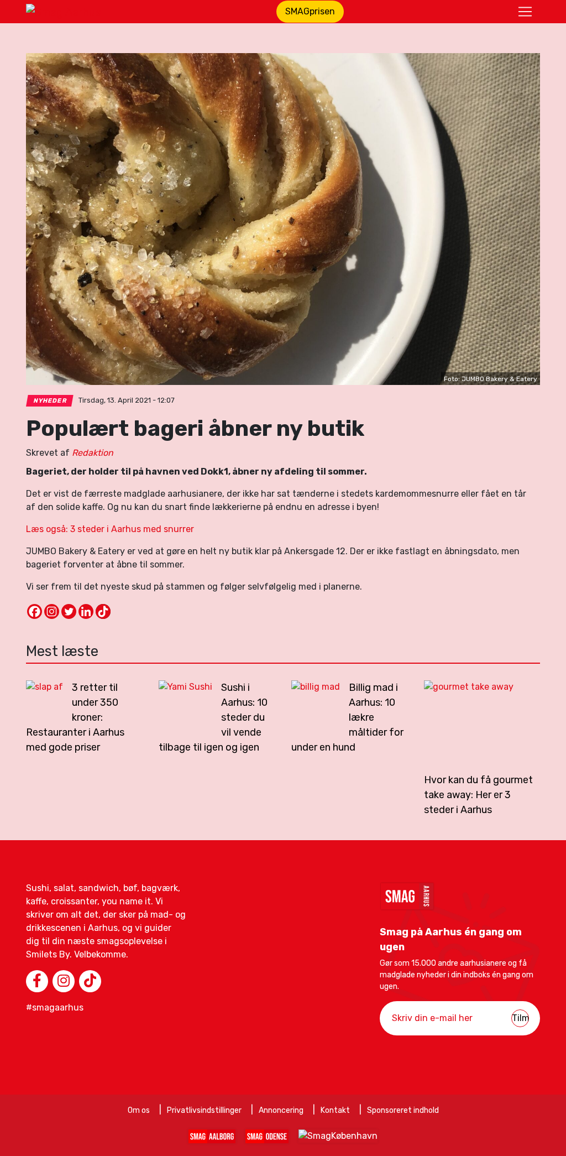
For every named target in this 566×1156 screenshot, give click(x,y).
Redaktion (92, 452)
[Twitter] (68, 611)
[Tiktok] (103, 611)
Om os (139, 1110)
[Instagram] (51, 611)
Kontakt (335, 1110)
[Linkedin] (85, 611)
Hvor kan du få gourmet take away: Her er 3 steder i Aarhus (478, 795)
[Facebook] (34, 611)
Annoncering (281, 1110)
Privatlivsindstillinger (204, 1110)
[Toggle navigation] (525, 11)
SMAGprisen (310, 11)
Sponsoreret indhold (403, 1110)
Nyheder (50, 400)
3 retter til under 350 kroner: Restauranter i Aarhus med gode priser (75, 717)
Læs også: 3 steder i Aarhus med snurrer (110, 529)
